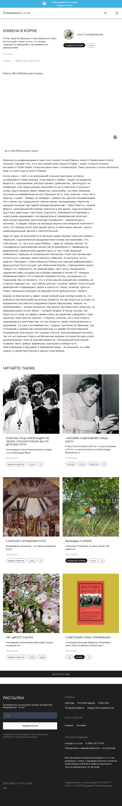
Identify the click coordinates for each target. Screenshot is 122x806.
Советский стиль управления (88, 637)
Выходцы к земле (78, 541)
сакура (42, 657)
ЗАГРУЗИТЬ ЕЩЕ (61, 674)
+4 (89, 657)
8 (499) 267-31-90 (94, 743)
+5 (102, 561)
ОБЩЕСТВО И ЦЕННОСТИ (27, 61)
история (79, 657)
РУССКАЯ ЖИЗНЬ (86, 703)
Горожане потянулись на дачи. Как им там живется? (87, 547)
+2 (41, 464)
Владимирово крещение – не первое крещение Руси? (31, 547)
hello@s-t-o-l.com (73, 743)
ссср (69, 657)
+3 (41, 561)
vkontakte (81, 725)
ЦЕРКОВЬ (70, 703)
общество (94, 464)
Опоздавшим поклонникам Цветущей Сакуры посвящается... (29, 644)
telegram (69, 725)
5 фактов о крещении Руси (26, 541)
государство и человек (74, 45)
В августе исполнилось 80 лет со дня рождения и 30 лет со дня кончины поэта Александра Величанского (90, 449)
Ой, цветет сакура (19, 637)
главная (6, 61)
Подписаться (30, 726)
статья (91, 45)
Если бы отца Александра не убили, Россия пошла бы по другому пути (27, 441)
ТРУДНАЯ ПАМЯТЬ (74, 708)
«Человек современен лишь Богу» (86, 440)
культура (70, 464)
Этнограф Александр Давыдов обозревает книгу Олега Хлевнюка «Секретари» (88, 644)
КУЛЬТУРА (103, 703)
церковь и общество (16, 464)
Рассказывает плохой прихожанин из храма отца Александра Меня (29, 451)
